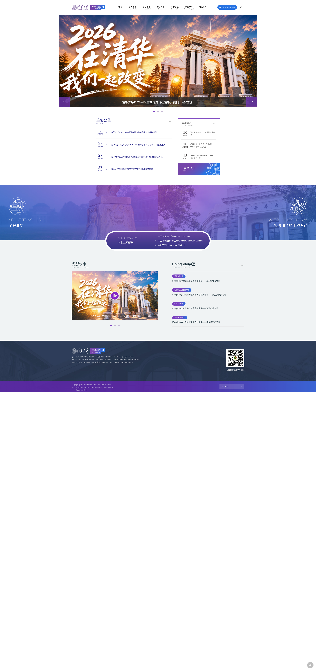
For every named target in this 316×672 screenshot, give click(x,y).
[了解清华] (79, 212)
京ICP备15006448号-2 (79, 390)
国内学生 (132, 8)
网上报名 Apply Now (227, 7)
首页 (120, 8)
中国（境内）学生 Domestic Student (174, 236)
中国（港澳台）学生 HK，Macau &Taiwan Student (180, 241)
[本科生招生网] (88, 7)
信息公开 (203, 8)
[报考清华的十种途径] (237, 212)
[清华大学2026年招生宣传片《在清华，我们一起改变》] (115, 295)
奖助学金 (189, 8)
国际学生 (146, 8)
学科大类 (161, 8)
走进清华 (175, 8)
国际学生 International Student (171, 245)
